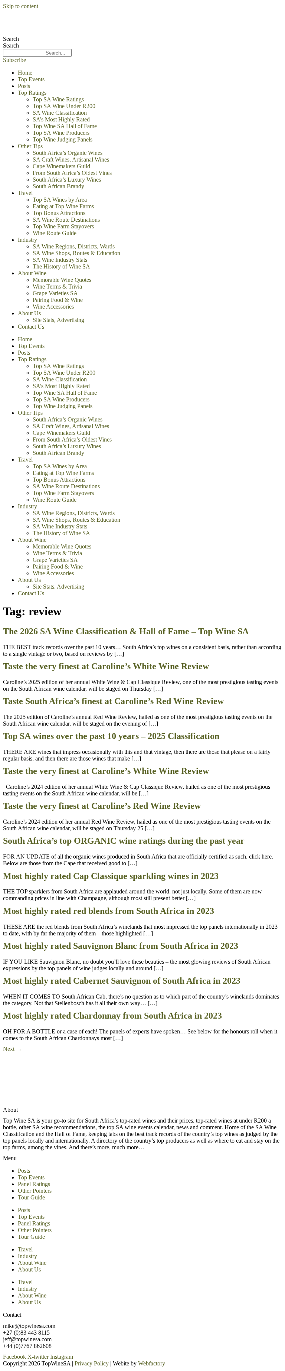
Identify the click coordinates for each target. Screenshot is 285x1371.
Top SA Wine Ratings (58, 99)
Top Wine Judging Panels (62, 139)
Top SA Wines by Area (60, 199)
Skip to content (20, 6)
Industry (27, 240)
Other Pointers (35, 1191)
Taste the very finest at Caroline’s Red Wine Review (102, 806)
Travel (25, 193)
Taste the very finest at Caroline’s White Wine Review (106, 666)
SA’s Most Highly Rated (61, 119)
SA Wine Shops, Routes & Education (76, 253)
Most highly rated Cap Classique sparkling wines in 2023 (111, 876)
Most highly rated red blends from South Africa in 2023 (108, 911)
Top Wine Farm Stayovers (63, 226)
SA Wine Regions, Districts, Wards (74, 246)
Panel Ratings (34, 1184)
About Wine (32, 273)
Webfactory (151, 1363)
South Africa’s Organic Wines (67, 153)
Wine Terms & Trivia (57, 286)
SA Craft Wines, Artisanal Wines (71, 159)
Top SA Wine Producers (61, 133)
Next (12, 1049)
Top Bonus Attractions (59, 213)
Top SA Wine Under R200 (64, 106)
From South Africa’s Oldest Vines (72, 173)
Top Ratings (32, 92)
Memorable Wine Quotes (62, 280)
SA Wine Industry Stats (60, 260)
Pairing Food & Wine (58, 300)
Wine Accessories (53, 306)
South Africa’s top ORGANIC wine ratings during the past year (124, 841)
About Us (29, 313)
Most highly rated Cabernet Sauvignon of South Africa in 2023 (121, 981)
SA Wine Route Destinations (66, 219)
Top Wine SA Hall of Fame (65, 126)
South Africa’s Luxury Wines (67, 179)
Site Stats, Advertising (58, 320)
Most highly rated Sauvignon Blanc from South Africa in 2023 (120, 946)
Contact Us (31, 326)
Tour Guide (31, 1197)
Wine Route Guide (54, 233)
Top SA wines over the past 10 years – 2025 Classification (111, 736)
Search (11, 39)
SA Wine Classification (60, 113)
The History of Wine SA (61, 266)
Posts (24, 86)
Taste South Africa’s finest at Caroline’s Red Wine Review (113, 701)
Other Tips (30, 146)
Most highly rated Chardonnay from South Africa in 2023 (112, 1015)
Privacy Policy (92, 1363)
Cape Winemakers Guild (61, 166)
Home (25, 72)
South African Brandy (58, 186)
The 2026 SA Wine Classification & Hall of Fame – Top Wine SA (126, 631)
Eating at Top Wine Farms (63, 206)
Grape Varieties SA (55, 293)
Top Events (31, 79)
